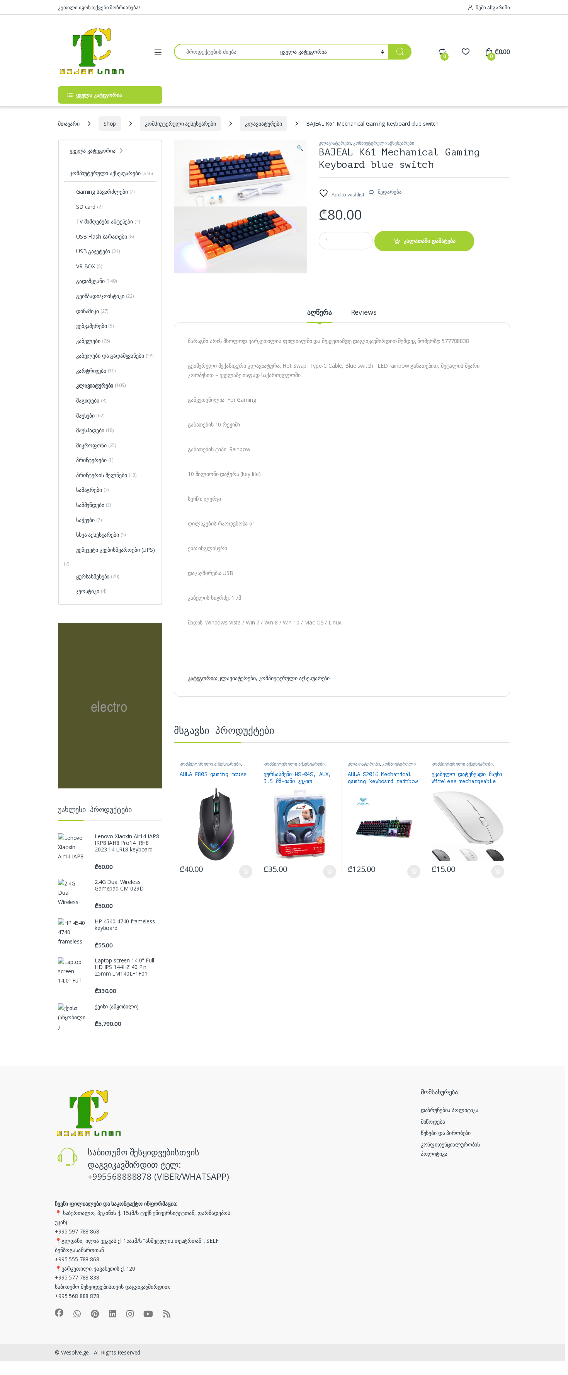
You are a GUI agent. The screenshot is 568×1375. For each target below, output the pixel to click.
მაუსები (90, 415)
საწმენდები (93, 504)
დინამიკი (92, 311)
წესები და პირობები (446, 1132)
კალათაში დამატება (430, 240)
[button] (300, 148)
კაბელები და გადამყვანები (115, 355)
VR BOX (89, 266)
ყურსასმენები (97, 576)
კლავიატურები (263, 123)
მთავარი (69, 123)
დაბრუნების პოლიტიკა (449, 1110)
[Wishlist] (465, 52)
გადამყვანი (96, 281)
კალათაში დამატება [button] (239, 871)
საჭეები (89, 520)
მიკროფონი (96, 445)
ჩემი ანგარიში (493, 7)
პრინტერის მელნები (106, 475)
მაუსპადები (95, 430)
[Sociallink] (59, 1312)
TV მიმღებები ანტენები (108, 221)
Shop (110, 123)
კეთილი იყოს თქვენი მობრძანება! (99, 7)
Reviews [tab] (364, 313)
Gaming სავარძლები (105, 191)
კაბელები (93, 341)
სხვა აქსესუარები (101, 534)
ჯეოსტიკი (91, 591)
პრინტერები (95, 460)
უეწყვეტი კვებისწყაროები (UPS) (115, 549)
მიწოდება (433, 1121)
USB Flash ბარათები (105, 236)
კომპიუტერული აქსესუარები (180, 123)
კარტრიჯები (96, 370)
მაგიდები (91, 400)
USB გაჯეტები (98, 251)
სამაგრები (92, 489)
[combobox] (225, 52)
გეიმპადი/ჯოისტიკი (105, 296)
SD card (89, 206)
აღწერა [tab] (319, 313)
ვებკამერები (95, 325)
